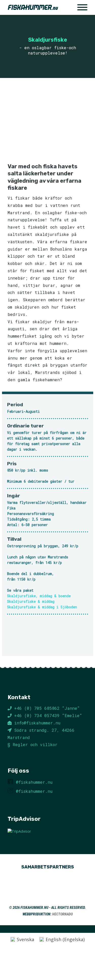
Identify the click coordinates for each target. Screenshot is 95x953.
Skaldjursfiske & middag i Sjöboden (42, 607)
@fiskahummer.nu (34, 782)
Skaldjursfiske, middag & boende (39, 595)
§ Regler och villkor (33, 744)
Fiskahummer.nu (34, 908)
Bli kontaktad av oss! (47, 637)
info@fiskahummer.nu (37, 722)
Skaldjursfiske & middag (30, 601)
